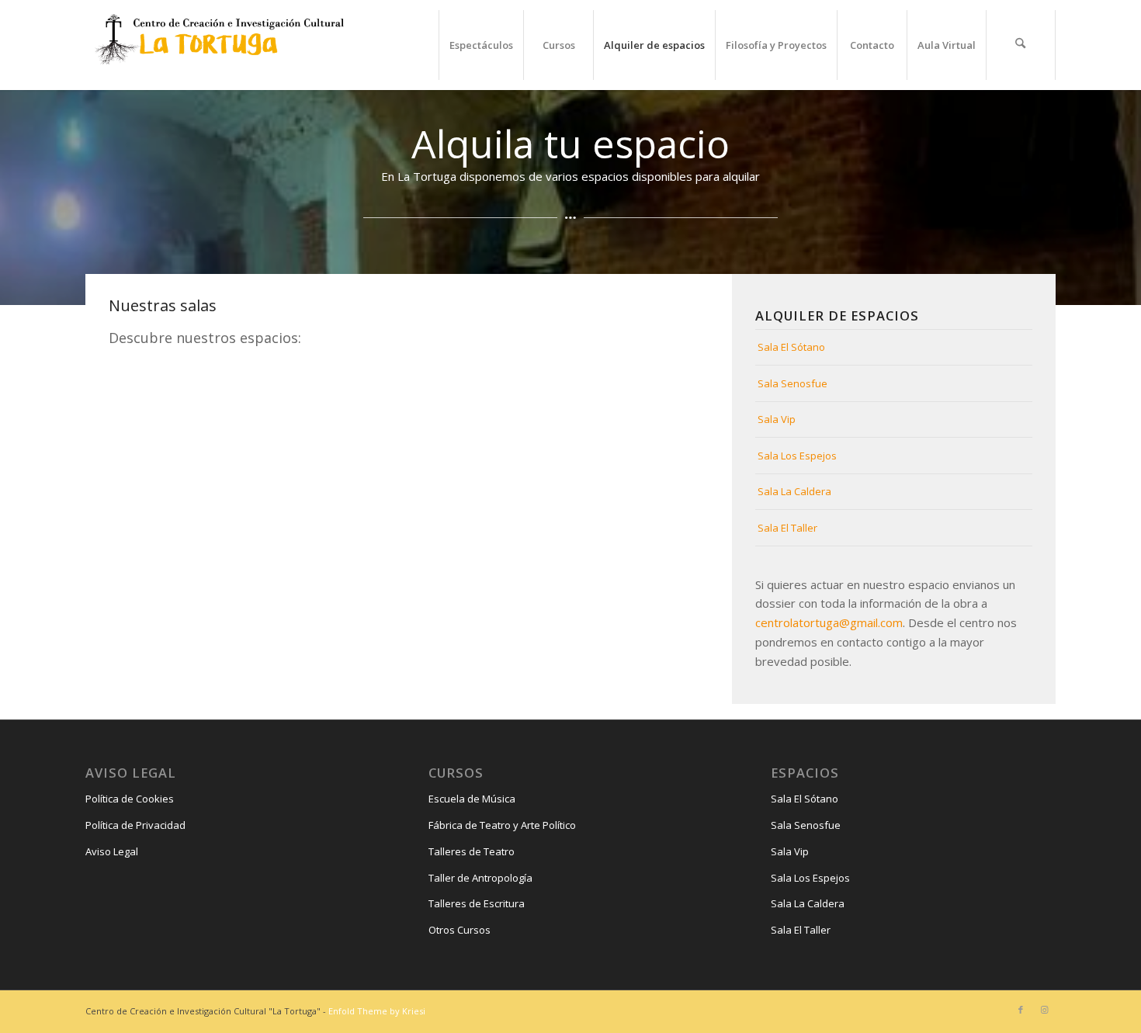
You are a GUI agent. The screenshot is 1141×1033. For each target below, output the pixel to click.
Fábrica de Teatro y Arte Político (502, 825)
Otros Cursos (459, 930)
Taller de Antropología (480, 878)
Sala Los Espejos (797, 456)
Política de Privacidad (135, 825)
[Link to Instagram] (1044, 1009)
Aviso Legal (111, 851)
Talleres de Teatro (471, 851)
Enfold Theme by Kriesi (376, 1011)
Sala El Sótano (791, 347)
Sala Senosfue (792, 383)
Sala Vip (777, 419)
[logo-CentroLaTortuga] (217, 45)
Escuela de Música (471, 799)
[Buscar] (1021, 45)
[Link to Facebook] (1020, 1009)
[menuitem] (481, 45)
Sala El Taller (787, 528)
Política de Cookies (129, 799)
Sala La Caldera (794, 491)
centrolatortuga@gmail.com (829, 622)
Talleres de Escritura (476, 903)
